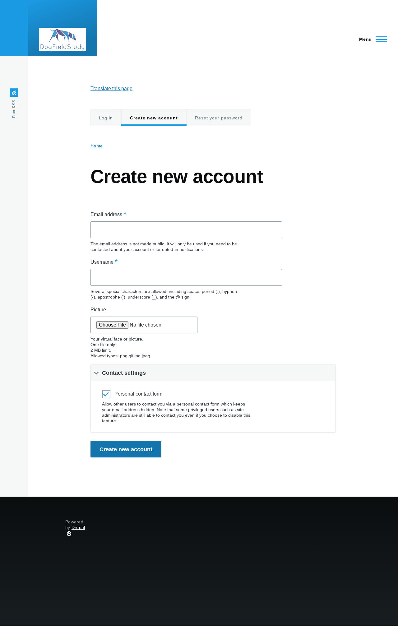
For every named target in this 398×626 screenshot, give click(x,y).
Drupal (78, 527)
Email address (106, 214)
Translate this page (111, 88)
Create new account (154, 120)
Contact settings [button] (124, 373)
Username (101, 262)
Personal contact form (138, 393)
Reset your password (219, 117)
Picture (98, 309)
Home (96, 145)
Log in (106, 117)
